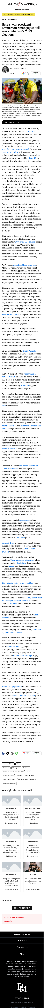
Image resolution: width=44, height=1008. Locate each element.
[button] (26, 73)
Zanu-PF (19, 776)
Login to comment (22, 908)
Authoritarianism (8, 776)
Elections (26, 768)
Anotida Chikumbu (19, 68)
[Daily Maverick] (22, 4)
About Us (22, 940)
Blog (22, 954)
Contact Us (22, 947)
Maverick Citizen (8, 764)
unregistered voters (9, 784)
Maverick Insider (22, 934)
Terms (26, 998)
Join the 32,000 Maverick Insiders (20, 966)
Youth (28, 772)
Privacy (18, 998)
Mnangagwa (16, 768)
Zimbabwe (6, 768)
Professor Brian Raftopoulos (27, 780)
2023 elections (29, 776)
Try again (8, 921)
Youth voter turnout (9, 780)
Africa (18, 764)
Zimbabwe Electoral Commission (13, 772)
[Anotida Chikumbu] (5, 69)
